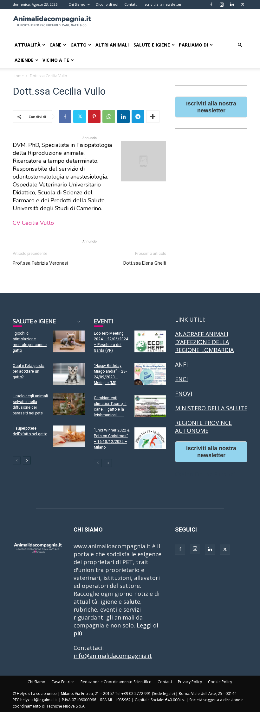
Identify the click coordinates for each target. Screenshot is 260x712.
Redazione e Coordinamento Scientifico (116, 681)
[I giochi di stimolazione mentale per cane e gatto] (69, 341)
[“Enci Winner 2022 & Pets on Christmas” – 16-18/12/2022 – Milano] (150, 438)
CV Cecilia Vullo (33, 223)
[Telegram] (138, 116)
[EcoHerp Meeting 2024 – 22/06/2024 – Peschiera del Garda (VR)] (150, 341)
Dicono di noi (107, 4)
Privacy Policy (190, 681)
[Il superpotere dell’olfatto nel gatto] (69, 436)
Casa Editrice (63, 681)
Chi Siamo (76, 4)
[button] (239, 44)
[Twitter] (242, 4)
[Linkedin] (232, 4)
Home (18, 76)
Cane (55, 45)
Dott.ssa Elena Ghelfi (144, 263)
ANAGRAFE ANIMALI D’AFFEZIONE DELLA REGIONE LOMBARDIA (204, 342)
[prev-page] (17, 460)
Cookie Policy (220, 681)
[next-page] (27, 460)
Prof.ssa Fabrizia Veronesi (40, 263)
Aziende (24, 60)
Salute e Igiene (151, 45)
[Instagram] (221, 4)
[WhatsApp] (108, 116)
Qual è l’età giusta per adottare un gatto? (28, 371)
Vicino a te (55, 60)
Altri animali (112, 45)
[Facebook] (211, 4)
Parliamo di (193, 45)
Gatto (78, 45)
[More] (152, 116)
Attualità (28, 45)
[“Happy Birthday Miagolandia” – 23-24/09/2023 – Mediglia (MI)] (150, 374)
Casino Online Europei (205, 474)
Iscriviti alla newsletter (163, 4)
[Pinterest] (94, 116)
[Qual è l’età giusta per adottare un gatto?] (69, 374)
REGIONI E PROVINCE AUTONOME (203, 426)
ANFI (181, 364)
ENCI (181, 379)
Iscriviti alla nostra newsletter (211, 107)
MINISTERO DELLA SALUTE (211, 408)
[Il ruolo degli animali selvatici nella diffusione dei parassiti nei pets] (69, 404)
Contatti (131, 4)
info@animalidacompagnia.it (113, 655)
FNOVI (183, 393)
